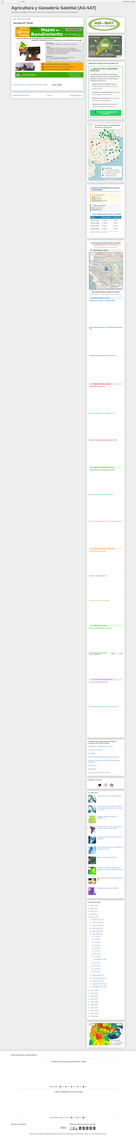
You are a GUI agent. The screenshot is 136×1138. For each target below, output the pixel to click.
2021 (93, 1002)
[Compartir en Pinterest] (61, 85)
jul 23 (96, 966)
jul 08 (96, 939)
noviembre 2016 (98, 984)
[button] (91, 125)
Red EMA (91, 753)
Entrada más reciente (21, 95)
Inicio (49, 95)
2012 (93, 905)
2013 (93, 908)
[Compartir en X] (57, 85)
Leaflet (109, 179)
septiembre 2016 (98, 978)
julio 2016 (96, 934)
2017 (93, 990)
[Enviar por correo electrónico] (53, 85)
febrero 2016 (97, 922)
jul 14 (96, 948)
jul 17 (96, 954)
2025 (93, 1013)
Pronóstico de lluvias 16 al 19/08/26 (109, 796)
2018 (93, 993)
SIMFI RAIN (92, 769)
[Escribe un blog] (55, 85)
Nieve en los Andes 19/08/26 (106, 857)
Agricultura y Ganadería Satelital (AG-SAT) (53, 8)
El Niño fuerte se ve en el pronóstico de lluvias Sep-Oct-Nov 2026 (109, 827)
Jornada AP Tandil (100, 959)
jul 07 (96, 936)
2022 (93, 1005)
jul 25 (96, 969)
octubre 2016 (97, 981)
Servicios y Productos (95, 750)
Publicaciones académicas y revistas (100, 746)
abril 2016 (96, 928)
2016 (93, 917)
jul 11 (96, 945)
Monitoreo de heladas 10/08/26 (107, 888)
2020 (93, 999)
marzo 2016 (97, 925)
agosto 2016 (97, 975)
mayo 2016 (97, 931)
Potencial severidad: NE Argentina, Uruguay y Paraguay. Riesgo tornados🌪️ (110, 869)
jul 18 (96, 957)
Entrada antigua (76, 95)
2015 (93, 914)
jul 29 (96, 971)
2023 (93, 1008)
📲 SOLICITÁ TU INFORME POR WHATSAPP (105, 113)
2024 (93, 1010)
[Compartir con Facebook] (59, 85)
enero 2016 (97, 919)
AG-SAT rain (92, 765)
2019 (93, 996)
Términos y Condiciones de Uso (99, 772)
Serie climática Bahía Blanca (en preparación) (103, 757)
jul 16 (96, 951)
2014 (93, 911)
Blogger (104, 1134)
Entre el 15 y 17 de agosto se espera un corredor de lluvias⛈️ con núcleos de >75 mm (109, 808)
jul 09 (96, 942)
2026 (93, 1016)
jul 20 (96, 963)
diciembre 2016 (98, 987)
